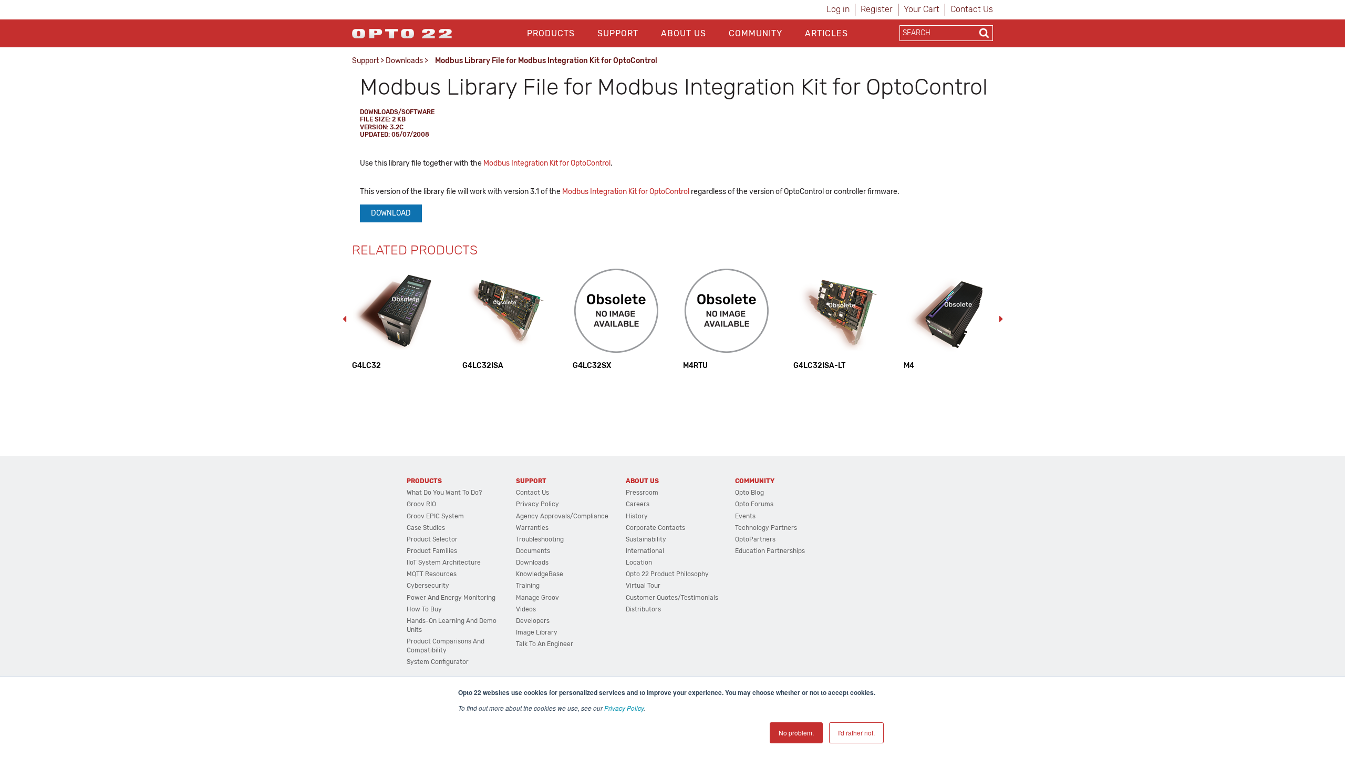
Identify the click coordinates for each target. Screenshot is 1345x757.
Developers (533, 621)
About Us (683, 33)
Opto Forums (754, 504)
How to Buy (424, 609)
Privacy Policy (624, 707)
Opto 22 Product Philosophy (667, 574)
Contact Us (971, 9)
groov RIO (421, 504)
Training (528, 585)
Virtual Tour (643, 585)
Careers (637, 504)
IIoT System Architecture (444, 562)
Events (745, 516)
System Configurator (438, 662)
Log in (838, 9)
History (637, 516)
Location (639, 562)
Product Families (432, 551)
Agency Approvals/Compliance (562, 516)
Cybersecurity (428, 585)
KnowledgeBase (539, 574)
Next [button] (1001, 319)
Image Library (536, 632)
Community (755, 33)
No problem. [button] (796, 732)
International (645, 551)
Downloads (404, 60)
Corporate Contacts (655, 527)
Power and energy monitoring (451, 597)
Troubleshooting (540, 539)
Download (391, 213)
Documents (533, 551)
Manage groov (537, 597)
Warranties (532, 527)
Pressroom (642, 492)
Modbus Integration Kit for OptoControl (547, 163)
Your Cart (921, 9)
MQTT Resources (432, 574)
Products (551, 33)
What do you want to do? (444, 492)
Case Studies (426, 527)
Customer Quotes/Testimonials (672, 597)
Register (877, 9)
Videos (526, 609)
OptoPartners (755, 539)
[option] (396, 319)
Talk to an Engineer (544, 644)
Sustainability (646, 539)
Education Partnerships (770, 551)
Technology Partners (766, 527)
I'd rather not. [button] (856, 732)
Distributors (643, 609)
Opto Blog (749, 492)
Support (617, 33)
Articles (826, 33)
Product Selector (432, 539)
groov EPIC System (435, 516)
